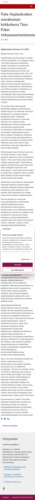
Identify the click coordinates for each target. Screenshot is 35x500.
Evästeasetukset (11, 482)
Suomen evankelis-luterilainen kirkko (13, 475)
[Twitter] (5, 418)
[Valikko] (31, 6)
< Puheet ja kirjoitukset (9, 426)
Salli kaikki (17, 265)
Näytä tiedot (25, 259)
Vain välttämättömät (17, 270)
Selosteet (5, 497)
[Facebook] (2, 418)
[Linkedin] (8, 418)
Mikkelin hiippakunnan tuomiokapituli (15, 468)
